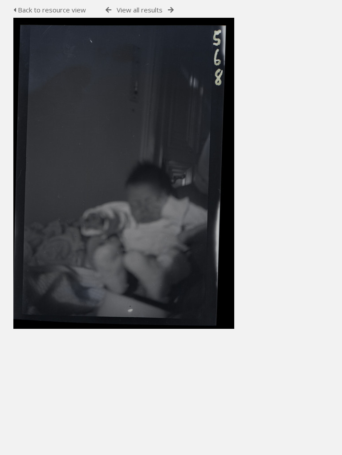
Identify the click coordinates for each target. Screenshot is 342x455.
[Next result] (171, 10)
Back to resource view (51, 9)
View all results (140, 9)
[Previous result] (108, 10)
